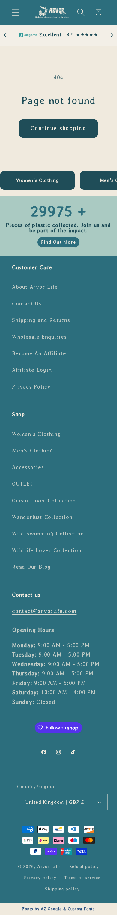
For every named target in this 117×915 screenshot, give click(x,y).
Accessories (28, 467)
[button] (15, 12)
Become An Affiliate (39, 353)
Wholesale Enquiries (39, 337)
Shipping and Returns (41, 320)
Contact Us (26, 304)
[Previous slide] (5, 35)
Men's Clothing (32, 451)
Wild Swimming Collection (48, 534)
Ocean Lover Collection (44, 501)
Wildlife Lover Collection (47, 550)
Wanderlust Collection (42, 517)
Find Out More (58, 242)
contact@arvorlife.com (44, 611)
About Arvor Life (35, 287)
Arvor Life (48, 866)
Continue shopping (58, 128)
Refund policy (84, 866)
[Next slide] (111, 35)
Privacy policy (40, 877)
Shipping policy (62, 889)
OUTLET (22, 484)
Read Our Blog (31, 567)
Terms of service (82, 877)
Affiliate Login (32, 370)
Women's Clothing (36, 434)
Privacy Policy (31, 387)
